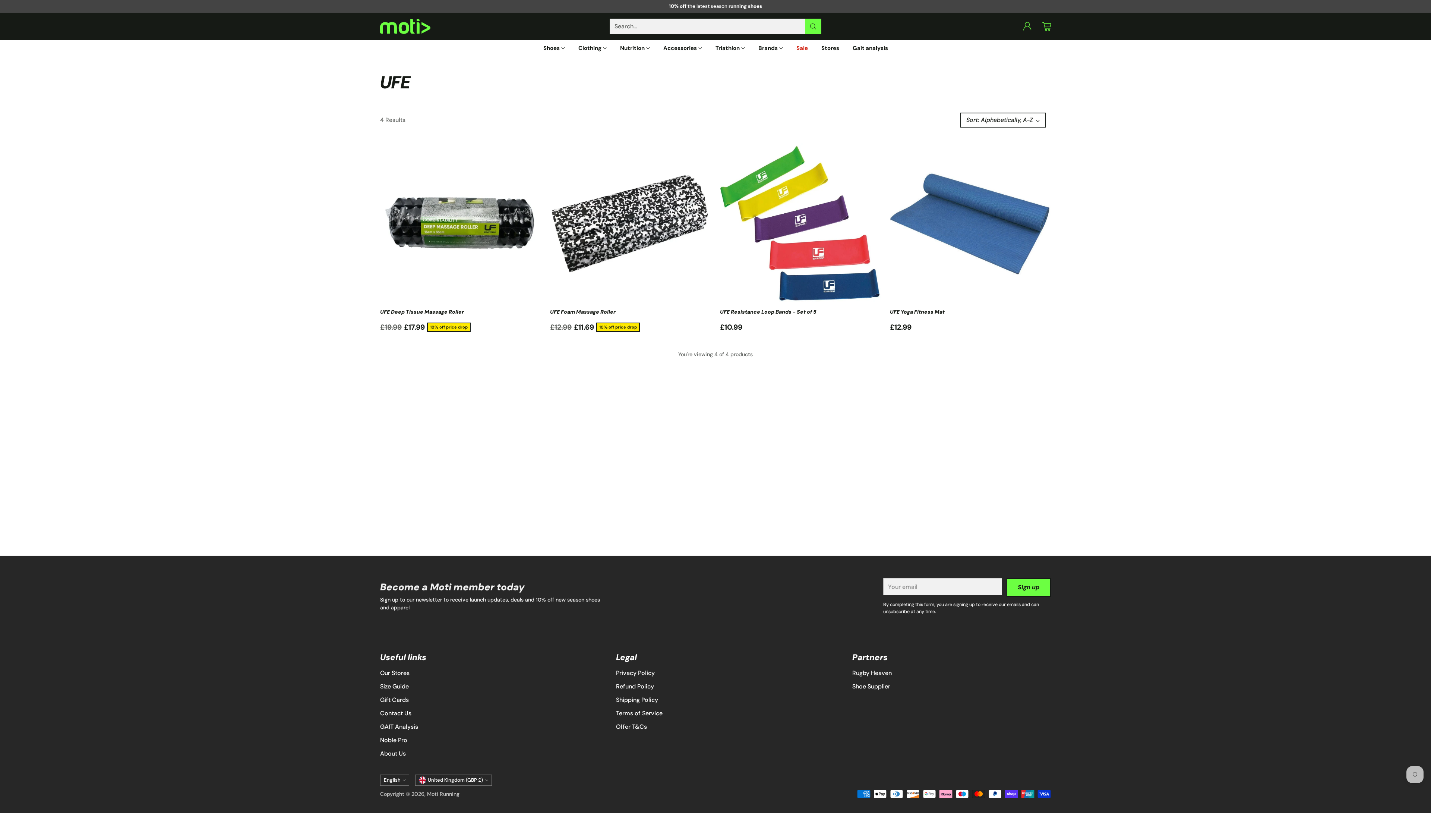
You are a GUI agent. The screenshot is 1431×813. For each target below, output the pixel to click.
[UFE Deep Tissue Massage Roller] (460, 223)
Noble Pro (393, 740)
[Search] (813, 26)
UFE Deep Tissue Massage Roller (422, 311)
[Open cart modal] (1047, 26)
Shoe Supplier (871, 686)
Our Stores (395, 673)
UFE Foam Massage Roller (583, 311)
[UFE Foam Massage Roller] (630, 223)
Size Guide (394, 686)
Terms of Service (639, 713)
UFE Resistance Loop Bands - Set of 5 (768, 311)
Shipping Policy (637, 700)
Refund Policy (635, 686)
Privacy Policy (635, 673)
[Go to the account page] (1027, 26)
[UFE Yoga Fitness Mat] (970, 223)
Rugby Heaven (872, 673)
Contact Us (395, 713)
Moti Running (443, 794)
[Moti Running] (405, 26)
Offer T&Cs (631, 727)
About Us (393, 753)
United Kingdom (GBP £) (455, 780)
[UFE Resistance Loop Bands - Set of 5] (800, 223)
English (392, 780)
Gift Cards (394, 700)
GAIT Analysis (399, 727)
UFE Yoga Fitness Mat (917, 311)
